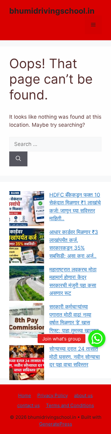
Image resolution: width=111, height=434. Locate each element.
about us (83, 395)
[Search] (18, 158)
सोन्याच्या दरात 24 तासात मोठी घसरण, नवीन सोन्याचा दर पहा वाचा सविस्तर (74, 357)
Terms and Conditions (70, 405)
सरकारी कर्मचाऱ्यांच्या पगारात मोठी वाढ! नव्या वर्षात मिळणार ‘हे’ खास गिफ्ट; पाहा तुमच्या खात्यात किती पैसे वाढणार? (74, 322)
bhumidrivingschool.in (52, 10)
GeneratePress (55, 424)
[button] (96, 338)
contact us (28, 405)
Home (24, 395)
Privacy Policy (52, 395)
